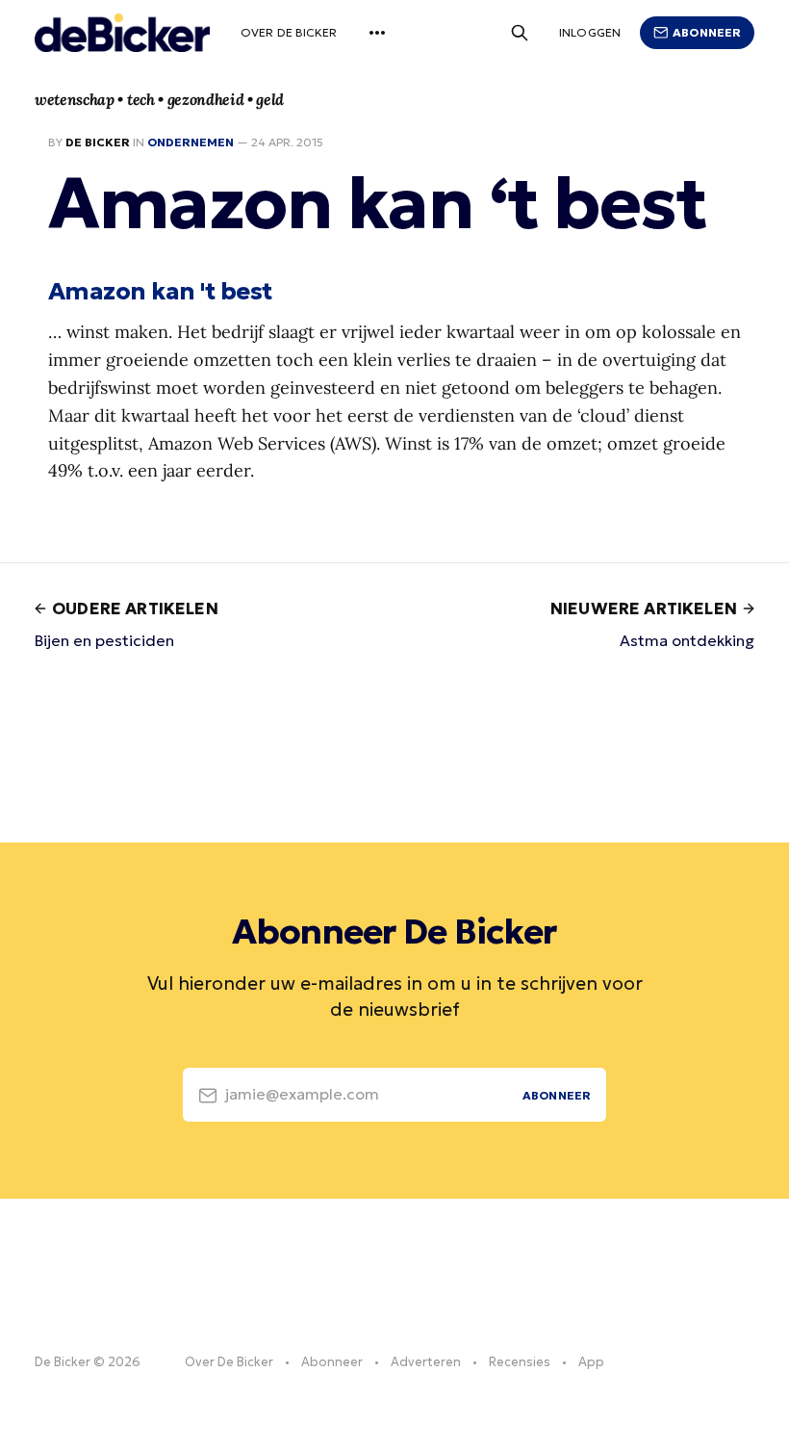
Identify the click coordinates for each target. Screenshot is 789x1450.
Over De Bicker (289, 32)
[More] (377, 32)
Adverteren (426, 1362)
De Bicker (97, 142)
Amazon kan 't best (160, 290)
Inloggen (590, 32)
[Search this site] (519, 32)
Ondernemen (190, 142)
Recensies (519, 1362)
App (591, 1362)
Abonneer (707, 32)
